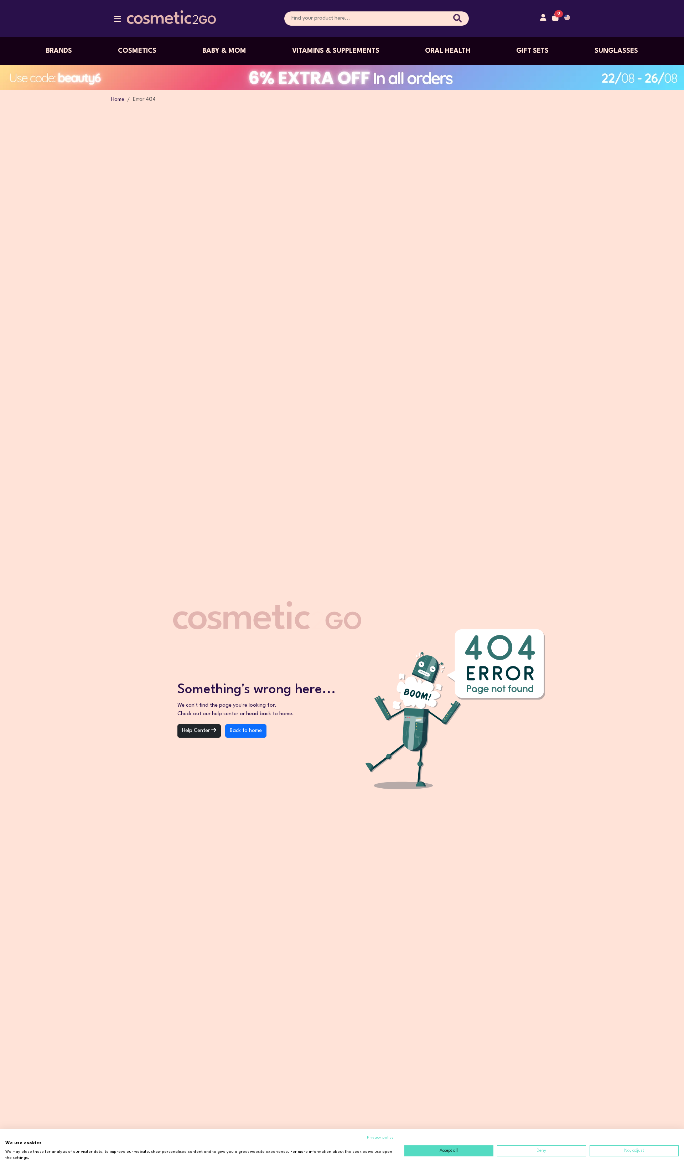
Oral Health (447, 51)
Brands (59, 51)
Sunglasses (616, 51)
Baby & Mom (224, 51)
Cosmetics (137, 51)
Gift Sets (532, 51)
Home (117, 99)
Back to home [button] (246, 730)
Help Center (196, 730)
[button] (117, 20)
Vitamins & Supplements (335, 51)
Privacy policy (380, 1138)
